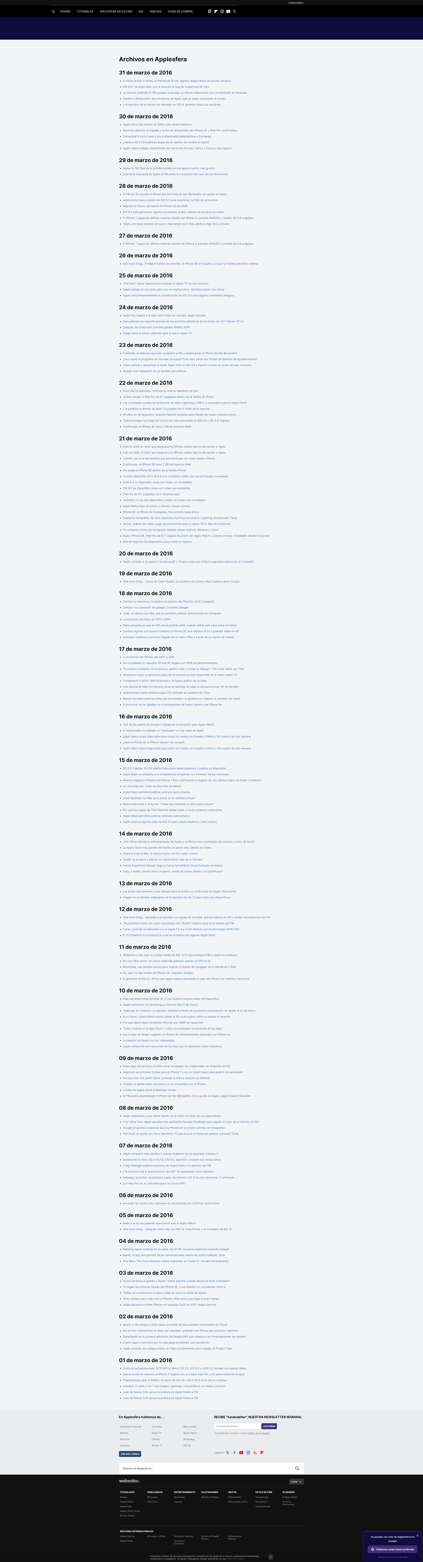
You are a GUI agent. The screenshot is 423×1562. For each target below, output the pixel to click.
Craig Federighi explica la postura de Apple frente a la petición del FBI (167, 1165)
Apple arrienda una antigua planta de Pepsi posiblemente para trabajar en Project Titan (177, 1348)
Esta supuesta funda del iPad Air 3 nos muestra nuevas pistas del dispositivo (171, 998)
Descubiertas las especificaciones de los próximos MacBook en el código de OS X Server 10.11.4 (183, 321)
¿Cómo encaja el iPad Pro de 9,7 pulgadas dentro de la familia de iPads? (168, 396)
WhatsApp (189, 1439)
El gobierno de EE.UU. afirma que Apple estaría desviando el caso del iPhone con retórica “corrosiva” (186, 978)
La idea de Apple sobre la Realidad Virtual (149, 1090)
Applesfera (125, 1506)
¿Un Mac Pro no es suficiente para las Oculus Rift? (154, 1183)
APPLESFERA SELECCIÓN (116, 11)
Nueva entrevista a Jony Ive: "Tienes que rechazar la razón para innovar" (168, 804)
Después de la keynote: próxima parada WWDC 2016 (156, 327)
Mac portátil (189, 1426)
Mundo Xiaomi (127, 1515)
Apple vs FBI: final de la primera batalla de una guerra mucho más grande (169, 168)
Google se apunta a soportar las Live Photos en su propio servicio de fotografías (174, 1127)
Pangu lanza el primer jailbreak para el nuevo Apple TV (157, 333)
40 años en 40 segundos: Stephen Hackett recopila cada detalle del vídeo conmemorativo (179, 414)
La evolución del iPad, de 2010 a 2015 (147, 619)
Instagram (222, 11)
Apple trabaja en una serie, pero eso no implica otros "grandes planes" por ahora (173, 289)
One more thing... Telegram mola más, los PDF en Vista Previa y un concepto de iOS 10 (177, 1229)
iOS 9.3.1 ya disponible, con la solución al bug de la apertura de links (166, 86)
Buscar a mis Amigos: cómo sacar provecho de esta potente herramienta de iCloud (175, 1324)
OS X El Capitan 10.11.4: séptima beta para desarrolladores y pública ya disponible (174, 768)
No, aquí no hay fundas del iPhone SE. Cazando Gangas (158, 972)
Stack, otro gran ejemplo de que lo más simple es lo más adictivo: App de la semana (176, 223)
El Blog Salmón (290, 1497)
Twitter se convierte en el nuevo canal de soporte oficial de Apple (164, 1292)
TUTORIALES (85, 11)
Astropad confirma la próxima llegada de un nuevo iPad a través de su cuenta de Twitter (178, 637)
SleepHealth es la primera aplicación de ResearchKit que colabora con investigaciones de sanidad (184, 1336)
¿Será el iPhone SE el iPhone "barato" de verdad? (153, 742)
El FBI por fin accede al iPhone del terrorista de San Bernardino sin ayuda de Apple (175, 194)
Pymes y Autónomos (288, 1503)
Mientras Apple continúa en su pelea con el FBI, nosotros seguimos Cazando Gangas (176, 1249)
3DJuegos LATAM (156, 1536)
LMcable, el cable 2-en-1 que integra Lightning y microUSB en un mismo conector (174, 1386)
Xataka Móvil (126, 1501)
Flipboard (216, 11)
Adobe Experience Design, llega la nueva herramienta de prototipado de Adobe (173, 865)
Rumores (124, 1439)
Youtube (228, 11)
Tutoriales (157, 1426)
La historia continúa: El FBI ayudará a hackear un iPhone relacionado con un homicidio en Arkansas (185, 92)
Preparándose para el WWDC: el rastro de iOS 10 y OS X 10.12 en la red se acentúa (174, 1380)
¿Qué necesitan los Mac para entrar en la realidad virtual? (159, 798)
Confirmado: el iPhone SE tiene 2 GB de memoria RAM (157, 426)
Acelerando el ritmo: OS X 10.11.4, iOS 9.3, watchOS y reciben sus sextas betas (172, 1159)
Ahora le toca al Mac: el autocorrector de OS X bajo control (160, 853)
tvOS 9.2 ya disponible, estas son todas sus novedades (157, 482)
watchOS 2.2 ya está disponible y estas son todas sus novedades (164, 500)
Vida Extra (152, 1501)
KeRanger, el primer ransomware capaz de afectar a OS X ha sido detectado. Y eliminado (178, 1177)
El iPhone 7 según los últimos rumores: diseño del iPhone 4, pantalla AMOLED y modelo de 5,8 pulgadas (188, 218)
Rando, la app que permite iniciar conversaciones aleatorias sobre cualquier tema (174, 1255)
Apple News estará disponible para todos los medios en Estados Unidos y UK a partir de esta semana (187, 736)
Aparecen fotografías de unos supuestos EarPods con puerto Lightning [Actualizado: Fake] (180, 518)
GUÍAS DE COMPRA (180, 11)
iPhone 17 (157, 1445)
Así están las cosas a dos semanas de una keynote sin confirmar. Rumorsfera (171, 1203)
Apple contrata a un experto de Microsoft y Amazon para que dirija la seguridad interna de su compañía (188, 561)
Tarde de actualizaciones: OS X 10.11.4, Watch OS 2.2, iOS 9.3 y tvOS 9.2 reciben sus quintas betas (184, 1368)
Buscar (297, 1468)
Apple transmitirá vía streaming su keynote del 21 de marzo (160, 1004)
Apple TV (157, 1433)
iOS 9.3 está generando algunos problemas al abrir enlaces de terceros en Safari (173, 212)
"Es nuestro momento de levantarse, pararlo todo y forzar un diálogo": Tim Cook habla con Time (183, 668)
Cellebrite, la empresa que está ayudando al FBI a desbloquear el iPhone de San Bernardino (180, 353)
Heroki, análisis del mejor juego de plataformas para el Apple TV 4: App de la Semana (177, 523)
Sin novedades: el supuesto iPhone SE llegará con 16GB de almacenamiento (170, 663)
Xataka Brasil (126, 1541)
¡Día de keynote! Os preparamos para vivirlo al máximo (157, 541)
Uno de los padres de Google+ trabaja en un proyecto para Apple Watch (168, 724)
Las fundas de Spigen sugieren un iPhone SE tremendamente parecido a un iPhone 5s (176, 1034)
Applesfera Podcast (130, 1426)
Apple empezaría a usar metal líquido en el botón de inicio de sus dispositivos (172, 1115)
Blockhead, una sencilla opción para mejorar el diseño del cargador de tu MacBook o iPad (179, 966)
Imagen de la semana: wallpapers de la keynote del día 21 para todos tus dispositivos (176, 897)
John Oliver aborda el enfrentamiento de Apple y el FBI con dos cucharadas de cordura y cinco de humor (189, 841)
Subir (294, 1481)
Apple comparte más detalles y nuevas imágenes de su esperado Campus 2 (170, 1153)
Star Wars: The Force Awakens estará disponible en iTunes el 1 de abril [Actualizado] (176, 1261)
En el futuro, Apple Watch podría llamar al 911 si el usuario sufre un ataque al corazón (176, 1016)
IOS (141, 11)
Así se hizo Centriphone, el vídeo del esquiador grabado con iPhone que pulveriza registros (180, 1330)
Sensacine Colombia (179, 1542)
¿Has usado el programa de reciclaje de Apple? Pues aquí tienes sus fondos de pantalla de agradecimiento (190, 359)
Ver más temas (130, 1454)
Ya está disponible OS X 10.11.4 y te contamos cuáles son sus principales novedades (175, 476)
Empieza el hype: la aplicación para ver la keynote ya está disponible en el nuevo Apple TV (180, 674)
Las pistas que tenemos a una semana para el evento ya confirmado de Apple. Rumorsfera (179, 891)
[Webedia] (296, 3)
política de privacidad (258, 1433)
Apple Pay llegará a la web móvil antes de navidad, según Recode (164, 315)
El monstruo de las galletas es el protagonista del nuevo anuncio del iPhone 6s (172, 704)
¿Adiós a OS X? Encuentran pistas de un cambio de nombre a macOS (166, 142)
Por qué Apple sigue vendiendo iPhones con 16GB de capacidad (163, 1022)
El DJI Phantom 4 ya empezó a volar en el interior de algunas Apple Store (169, 935)
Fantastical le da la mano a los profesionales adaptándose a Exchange (167, 136)
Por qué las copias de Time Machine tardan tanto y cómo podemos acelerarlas (172, 810)
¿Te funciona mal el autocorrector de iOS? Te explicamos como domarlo (168, 1171)
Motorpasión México (234, 1537)
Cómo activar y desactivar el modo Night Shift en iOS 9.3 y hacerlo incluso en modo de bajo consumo (187, 365)
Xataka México (127, 1536)
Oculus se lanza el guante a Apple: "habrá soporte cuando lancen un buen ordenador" (176, 1281)
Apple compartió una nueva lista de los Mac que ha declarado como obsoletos (172, 1046)
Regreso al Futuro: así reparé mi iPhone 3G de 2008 (155, 206)
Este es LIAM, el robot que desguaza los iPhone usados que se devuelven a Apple (174, 446)
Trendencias (261, 1497)
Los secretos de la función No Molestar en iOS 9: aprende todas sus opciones (171, 104)
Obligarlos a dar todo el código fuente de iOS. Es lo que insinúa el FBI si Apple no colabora (180, 955)
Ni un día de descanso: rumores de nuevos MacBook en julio (160, 390)
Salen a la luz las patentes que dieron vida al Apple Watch (159, 1223)
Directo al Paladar (210, 1497)
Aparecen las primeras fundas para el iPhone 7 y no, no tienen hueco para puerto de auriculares (183, 1072)
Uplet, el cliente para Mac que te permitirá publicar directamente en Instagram (172, 613)
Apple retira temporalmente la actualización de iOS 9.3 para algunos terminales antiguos (178, 295)
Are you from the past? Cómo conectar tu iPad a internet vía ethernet (166, 1078)
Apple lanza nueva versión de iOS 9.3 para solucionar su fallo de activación (170, 200)
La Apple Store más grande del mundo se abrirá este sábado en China (167, 847)
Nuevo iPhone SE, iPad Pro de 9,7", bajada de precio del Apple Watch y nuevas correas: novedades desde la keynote (196, 535)
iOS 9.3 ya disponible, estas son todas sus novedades (156, 488)
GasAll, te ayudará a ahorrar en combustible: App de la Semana (162, 859)
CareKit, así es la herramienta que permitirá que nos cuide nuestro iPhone (169, 458)
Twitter (234, 11)
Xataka (123, 1497)
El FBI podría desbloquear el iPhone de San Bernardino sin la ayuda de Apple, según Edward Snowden (187, 1095)
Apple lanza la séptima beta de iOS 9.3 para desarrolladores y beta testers (170, 821)
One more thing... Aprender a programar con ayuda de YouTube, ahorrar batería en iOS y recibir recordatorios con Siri (197, 917)
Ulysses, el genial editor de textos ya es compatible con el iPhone (164, 1084)
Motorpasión (234, 1497)
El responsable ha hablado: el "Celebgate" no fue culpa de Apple (163, 730)
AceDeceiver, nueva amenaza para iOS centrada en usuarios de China (166, 692)
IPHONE (65, 11)
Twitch (210, 11)
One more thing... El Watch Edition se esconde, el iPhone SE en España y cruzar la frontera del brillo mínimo (190, 263)
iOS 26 (187, 1445)
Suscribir (269, 1426)
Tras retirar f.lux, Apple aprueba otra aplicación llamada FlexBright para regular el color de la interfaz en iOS (191, 1121)
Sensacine (179, 1497)
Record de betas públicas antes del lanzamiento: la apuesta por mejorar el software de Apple (181, 698)
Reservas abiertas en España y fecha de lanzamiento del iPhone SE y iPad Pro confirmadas (180, 130)
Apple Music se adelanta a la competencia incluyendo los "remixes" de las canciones (176, 774)
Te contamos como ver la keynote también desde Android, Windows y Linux (170, 529)
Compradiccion (263, 1506)
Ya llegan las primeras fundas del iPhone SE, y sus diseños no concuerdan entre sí (174, 1286)
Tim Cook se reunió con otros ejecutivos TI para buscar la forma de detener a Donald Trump (181, 1133)
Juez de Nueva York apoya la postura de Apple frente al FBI (160, 1392)
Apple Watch (190, 1433)
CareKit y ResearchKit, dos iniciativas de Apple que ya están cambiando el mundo (174, 98)
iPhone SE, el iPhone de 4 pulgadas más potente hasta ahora (161, 512)
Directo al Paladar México (210, 1537)
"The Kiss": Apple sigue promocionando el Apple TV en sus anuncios (165, 283)
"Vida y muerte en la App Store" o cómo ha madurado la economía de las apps (172, 1028)
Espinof (178, 1501)
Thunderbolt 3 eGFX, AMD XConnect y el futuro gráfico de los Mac (165, 680)
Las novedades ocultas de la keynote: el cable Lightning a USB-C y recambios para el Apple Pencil (185, 402)
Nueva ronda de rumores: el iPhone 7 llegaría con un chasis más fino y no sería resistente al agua (184, 1374)
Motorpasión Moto (238, 1501)
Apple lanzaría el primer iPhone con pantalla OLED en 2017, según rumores (169, 1304)
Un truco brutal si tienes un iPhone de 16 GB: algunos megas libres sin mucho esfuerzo (177, 80)
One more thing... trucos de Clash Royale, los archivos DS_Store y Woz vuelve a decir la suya (181, 581)
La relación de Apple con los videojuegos (149, 1040)
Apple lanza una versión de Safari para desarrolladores (157, 124)
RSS (255, 1452)
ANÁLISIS (155, 11)
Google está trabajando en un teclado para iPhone (154, 371)
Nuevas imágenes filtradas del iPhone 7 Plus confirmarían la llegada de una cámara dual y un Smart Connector (192, 780)
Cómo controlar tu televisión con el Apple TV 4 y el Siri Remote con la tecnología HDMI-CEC (181, 929)
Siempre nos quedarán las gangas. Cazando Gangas (155, 607)
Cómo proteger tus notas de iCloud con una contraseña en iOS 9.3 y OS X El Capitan (176, 420)
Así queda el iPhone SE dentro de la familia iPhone (154, 470)
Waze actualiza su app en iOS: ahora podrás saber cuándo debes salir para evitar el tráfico (180, 625)
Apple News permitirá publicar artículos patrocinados (156, 792)
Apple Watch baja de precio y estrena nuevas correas (156, 506)
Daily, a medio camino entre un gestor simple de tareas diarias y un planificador (173, 871)
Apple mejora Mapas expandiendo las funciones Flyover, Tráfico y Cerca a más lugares (177, 148)
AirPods (124, 1433)
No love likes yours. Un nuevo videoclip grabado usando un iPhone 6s (167, 961)
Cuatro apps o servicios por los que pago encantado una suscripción (166, 1342)
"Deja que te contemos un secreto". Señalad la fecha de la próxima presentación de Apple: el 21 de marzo (189, 1010)
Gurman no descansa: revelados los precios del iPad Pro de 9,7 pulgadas (168, 601)
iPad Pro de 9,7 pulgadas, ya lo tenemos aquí (151, 494)
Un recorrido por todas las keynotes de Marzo (152, 786)
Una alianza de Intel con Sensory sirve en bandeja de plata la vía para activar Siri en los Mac (181, 686)
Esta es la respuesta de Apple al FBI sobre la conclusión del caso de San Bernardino (175, 174)
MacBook (125, 1445)
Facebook (234, 1452)
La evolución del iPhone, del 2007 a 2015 (148, 657)
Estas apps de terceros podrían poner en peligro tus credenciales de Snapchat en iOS (176, 1066)
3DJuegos (152, 1497)
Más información (236, 1558)
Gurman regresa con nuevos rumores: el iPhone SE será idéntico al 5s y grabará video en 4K (181, 631)
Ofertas (156, 1439)
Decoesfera (261, 1501)
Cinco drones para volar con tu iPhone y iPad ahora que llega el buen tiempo (171, 1298)
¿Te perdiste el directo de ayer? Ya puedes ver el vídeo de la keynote (166, 408)
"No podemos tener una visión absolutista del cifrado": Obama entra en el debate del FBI (178, 923)
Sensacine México (183, 1536)
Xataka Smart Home (130, 1511)
